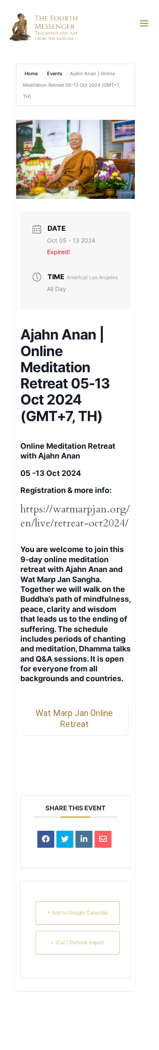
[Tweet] (64, 839)
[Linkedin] (83, 839)
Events (54, 73)
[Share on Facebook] (45, 839)
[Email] (103, 839)
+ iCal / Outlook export (77, 942)
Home (32, 73)
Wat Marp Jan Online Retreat (74, 718)
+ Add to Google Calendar (77, 912)
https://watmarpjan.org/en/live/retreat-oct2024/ (75, 516)
